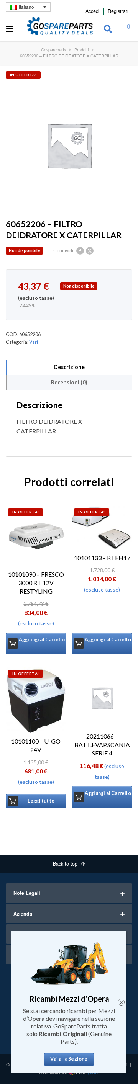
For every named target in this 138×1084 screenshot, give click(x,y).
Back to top (66, 863)
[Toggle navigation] (10, 29)
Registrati (118, 11)
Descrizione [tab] (69, 367)
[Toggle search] (108, 29)
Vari (33, 342)
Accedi (92, 11)
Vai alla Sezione (68, 1059)
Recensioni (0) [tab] (69, 382)
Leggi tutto (41, 801)
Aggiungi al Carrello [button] (42, 640)
